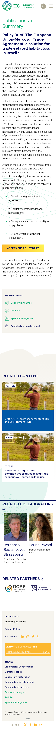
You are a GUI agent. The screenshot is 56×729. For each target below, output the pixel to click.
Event (19, 438)
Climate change (14, 672)
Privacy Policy (12, 629)
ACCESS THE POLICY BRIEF (23, 248)
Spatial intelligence (16, 702)
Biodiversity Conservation (19, 666)
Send (46, 652)
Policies (9, 697)
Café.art (28, 718)
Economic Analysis (15, 692)
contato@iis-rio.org (15, 621)
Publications (15, 20)
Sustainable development (19, 682)
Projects (10, 386)
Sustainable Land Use (17, 687)
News (9, 438)
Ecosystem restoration (17, 677)
